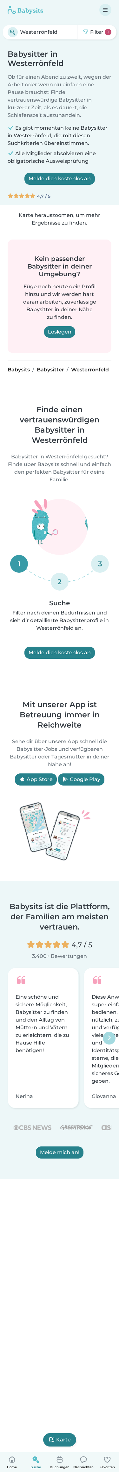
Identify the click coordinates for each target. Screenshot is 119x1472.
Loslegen (59, 332)
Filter (99, 32)
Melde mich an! (59, 1152)
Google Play (84, 779)
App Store (39, 779)
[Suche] (13, 32)
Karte (63, 1440)
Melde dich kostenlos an (60, 179)
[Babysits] (25, 10)
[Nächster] (109, 1038)
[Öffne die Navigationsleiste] (105, 10)
